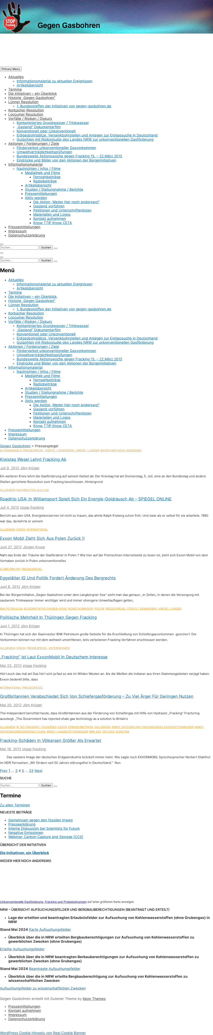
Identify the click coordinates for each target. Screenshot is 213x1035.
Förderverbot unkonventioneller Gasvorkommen (56, 148)
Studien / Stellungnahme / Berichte (54, 189)
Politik (99, 608)
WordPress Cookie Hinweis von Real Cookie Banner (43, 1033)
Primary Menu (11, 69)
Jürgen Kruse (34, 547)
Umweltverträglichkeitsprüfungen (44, 152)
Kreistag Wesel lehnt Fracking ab (33, 459)
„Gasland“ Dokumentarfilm (39, 127)
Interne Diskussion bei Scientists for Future (44, 828)
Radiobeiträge (45, 181)
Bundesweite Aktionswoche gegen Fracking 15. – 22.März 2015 (69, 156)
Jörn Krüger (30, 468)
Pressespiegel (33, 450)
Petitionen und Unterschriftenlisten (62, 210)
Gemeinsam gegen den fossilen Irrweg (40, 820)
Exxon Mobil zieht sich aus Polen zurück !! (42, 538)
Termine (15, 89)
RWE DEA (95, 731)
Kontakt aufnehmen (49, 219)
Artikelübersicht (30, 85)
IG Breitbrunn (10, 569)
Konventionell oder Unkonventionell (46, 131)
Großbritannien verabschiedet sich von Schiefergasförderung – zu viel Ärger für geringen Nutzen (96, 696)
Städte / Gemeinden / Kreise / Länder (72, 450)
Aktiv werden (36, 198)
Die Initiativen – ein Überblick (32, 93)
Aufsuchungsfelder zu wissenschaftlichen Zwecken (43, 988)
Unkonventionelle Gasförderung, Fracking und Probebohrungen (43, 901)
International (37, 529)
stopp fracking (32, 507)
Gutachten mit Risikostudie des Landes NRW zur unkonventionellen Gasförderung (85, 139)
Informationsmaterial (25, 164)
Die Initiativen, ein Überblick (24, 853)
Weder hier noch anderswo (121, 450)
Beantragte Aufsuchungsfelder (54, 969)
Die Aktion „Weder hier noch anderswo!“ (66, 202)
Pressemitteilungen (41, 194)
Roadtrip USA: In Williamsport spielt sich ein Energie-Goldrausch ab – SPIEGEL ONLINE (86, 498)
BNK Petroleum (11, 608)
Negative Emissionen (25, 833)
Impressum (17, 231)
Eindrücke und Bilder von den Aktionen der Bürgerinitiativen (66, 160)
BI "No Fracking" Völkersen (36, 727)
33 (31, 771)
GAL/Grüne (102, 727)
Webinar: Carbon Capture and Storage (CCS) (45, 837)
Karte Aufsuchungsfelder (50, 929)
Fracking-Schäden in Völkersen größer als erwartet (50, 740)
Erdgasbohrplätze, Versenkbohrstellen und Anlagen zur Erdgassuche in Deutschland (87, 135)
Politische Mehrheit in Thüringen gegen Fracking (48, 617)
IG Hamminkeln (11, 450)
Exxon (21, 529)
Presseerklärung (21, 824)
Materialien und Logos (52, 214)
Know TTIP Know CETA (52, 223)
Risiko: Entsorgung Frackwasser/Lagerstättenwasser (152, 727)
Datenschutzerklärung (26, 235)
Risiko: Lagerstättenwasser (67, 731)
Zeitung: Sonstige (115, 731)
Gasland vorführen (48, 206)
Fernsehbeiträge (47, 177)
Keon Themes (94, 999)
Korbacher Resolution (26, 110)
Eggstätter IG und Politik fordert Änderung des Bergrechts (58, 577)
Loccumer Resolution (25, 114)
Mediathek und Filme (42, 173)
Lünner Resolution (23, 102)
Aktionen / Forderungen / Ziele (33, 144)
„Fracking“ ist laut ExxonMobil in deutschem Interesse (54, 656)
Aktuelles (16, 77)
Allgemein (7, 490)
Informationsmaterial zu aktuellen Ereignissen (54, 81)
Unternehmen (59, 648)
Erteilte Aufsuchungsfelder (22, 949)
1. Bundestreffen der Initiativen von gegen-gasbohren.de (64, 106)
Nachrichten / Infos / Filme (39, 169)
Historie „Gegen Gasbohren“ (31, 98)
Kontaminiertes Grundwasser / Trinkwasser (53, 123)
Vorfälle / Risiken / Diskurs (30, 119)
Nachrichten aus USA (32, 490)
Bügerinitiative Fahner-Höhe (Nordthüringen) (58, 608)
